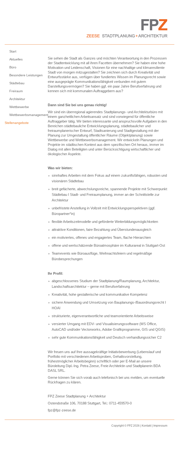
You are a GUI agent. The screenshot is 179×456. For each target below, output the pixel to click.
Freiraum (16, 91)
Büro (12, 67)
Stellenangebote (17, 123)
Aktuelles (16, 59)
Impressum (160, 425)
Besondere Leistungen (26, 75)
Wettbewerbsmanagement (28, 115)
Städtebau (16, 83)
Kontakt (146, 425)
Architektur (17, 99)
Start (12, 51)
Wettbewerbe (19, 107)
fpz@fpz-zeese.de (62, 410)
